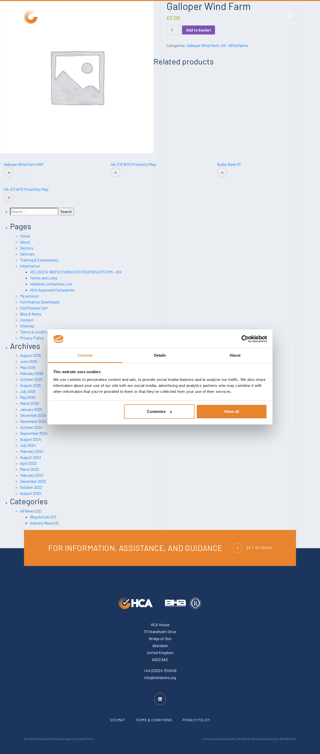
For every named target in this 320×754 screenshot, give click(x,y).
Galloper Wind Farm (203, 45)
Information (30, 265)
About (25, 242)
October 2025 (31, 379)
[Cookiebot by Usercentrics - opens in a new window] (245, 339)
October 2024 (31, 427)
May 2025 (28, 397)
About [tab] (235, 355)
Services (27, 253)
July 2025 (28, 391)
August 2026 (30, 355)
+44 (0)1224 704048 (160, 670)
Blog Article (39, 516)
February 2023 (31, 475)
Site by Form (84, 739)
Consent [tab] (85, 355)
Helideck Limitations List (51, 283)
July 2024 (28, 445)
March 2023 (29, 469)
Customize (156, 411)
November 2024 (33, 421)
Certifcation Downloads (40, 301)
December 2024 (33, 415)
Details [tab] (160, 355)
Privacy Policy (32, 337)
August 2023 (30, 457)
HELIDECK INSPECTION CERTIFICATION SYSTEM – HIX (76, 271)
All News (27, 510)
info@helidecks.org (160, 677)
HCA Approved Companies (52, 289)
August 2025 (30, 385)
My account (29, 295)
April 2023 (28, 463)
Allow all (231, 411)
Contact (27, 319)
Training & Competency (39, 259)
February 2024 (32, 451)
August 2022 (30, 493)
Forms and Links (44, 277)
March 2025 (29, 403)
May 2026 (28, 367)
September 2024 (34, 433)
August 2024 (30, 439)
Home (25, 236)
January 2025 (31, 409)
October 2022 (31, 487)
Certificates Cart (34, 307)
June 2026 (28, 361)
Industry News (42, 522)
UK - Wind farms (234, 45)
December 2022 (33, 481)
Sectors (26, 248)
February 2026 (31, 373)
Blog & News (30, 313)
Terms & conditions (36, 331)
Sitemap (27, 325)
